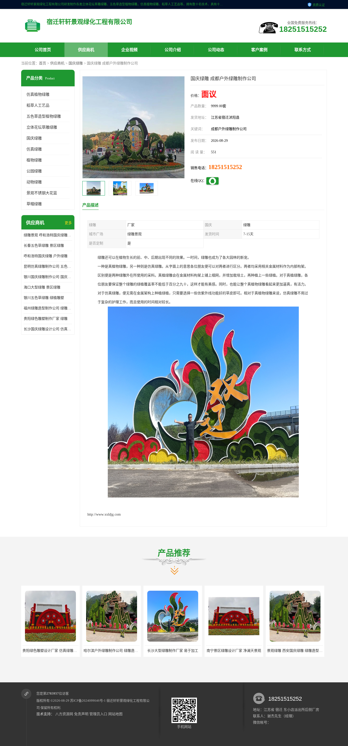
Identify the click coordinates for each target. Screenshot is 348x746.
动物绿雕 (34, 182)
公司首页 (43, 50)
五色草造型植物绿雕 (43, 116)
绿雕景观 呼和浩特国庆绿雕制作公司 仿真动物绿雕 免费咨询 (48, 235)
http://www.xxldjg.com (104, 514)
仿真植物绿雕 (37, 94)
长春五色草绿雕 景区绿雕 (44, 245)
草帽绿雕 (34, 204)
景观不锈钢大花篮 (41, 193)
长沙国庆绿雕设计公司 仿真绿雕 (48, 329)
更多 (68, 223)
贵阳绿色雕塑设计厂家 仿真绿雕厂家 (51, 651)
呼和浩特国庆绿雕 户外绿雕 (46, 256)
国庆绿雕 (76, 63)
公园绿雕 (34, 171)
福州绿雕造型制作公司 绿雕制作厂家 (48, 308)
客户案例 (259, 50)
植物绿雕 (34, 160)
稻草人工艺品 (37, 105)
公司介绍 (173, 50)
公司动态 (216, 50)
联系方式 (303, 50)
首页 (42, 63)
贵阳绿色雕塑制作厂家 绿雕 (46, 319)
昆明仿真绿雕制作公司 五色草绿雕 (48, 266)
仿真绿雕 (34, 149)
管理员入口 (98, 714)
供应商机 (86, 50)
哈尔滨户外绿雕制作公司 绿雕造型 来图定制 (118, 651)
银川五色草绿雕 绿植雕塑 (44, 298)
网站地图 (115, 714)
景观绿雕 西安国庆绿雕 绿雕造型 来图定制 (300, 651)
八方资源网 (64, 714)
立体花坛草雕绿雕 (41, 127)
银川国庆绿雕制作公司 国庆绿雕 (48, 277)
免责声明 (81, 714)
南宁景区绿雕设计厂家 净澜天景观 (234, 651)
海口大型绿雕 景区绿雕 (42, 287)
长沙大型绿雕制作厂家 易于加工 (172, 651)
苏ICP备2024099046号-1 (88, 700)
